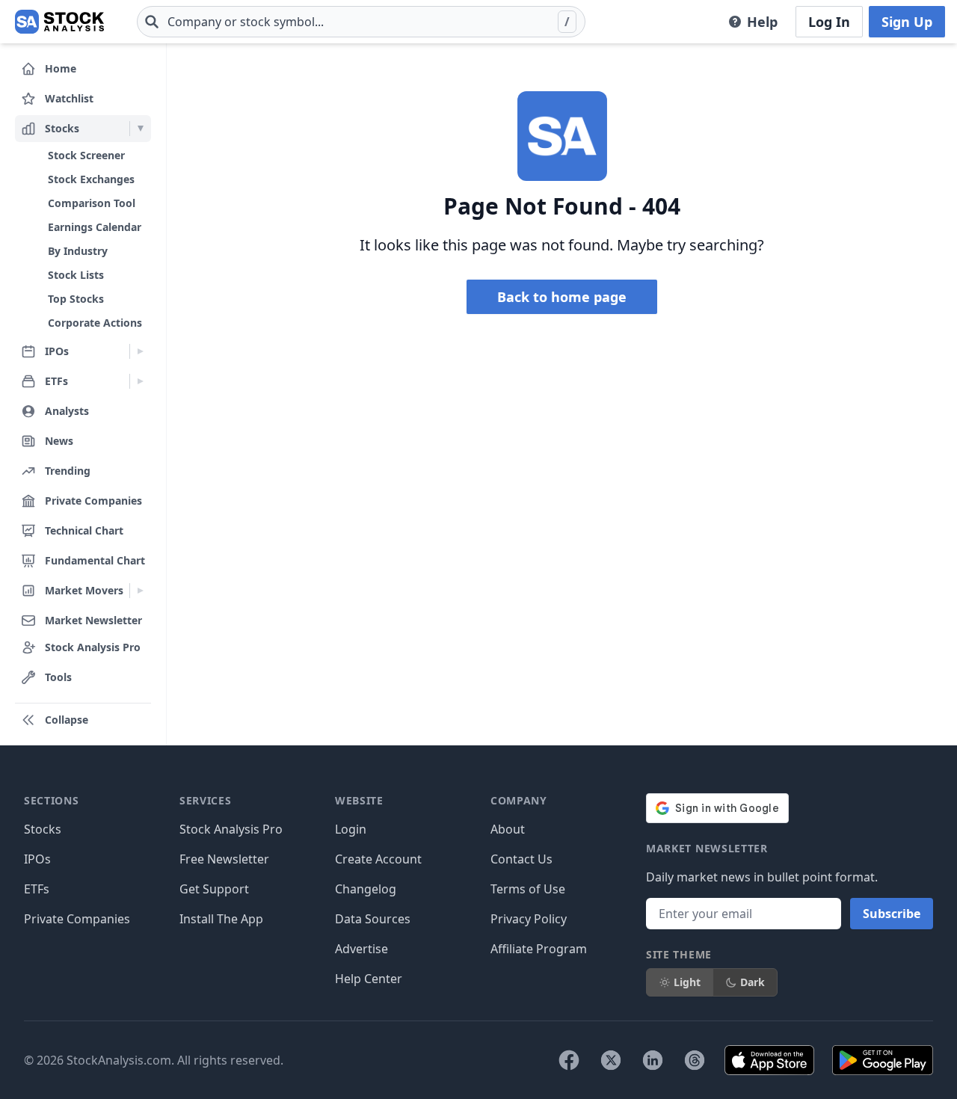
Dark (752, 982)
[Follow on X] (611, 1060)
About (507, 829)
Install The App (221, 919)
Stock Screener (86, 155)
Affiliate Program (538, 949)
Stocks (42, 829)
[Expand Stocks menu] (140, 128)
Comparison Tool (91, 203)
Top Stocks (76, 299)
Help (762, 22)
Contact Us (521, 859)
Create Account (378, 859)
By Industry (78, 251)
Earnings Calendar (94, 227)
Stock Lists (76, 275)
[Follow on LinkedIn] (653, 1060)
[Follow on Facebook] (569, 1060)
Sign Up (906, 22)
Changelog (365, 889)
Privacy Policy (528, 919)
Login (350, 829)
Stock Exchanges (91, 179)
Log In (829, 22)
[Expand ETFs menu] (140, 381)
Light (687, 982)
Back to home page (562, 297)
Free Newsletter (224, 859)
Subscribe (891, 913)
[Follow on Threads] (695, 1060)
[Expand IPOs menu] (140, 351)
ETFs (36, 889)
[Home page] (59, 21)
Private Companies (77, 919)
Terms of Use (527, 889)
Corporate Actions (95, 322)
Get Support (214, 889)
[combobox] (361, 21)
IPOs (37, 859)
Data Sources (372, 919)
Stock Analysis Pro (231, 829)
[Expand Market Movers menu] (140, 590)
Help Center (368, 978)
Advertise (361, 949)
